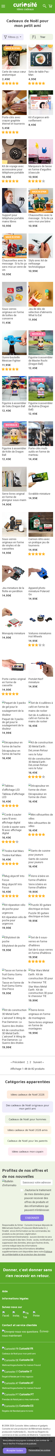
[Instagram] (16, 1314)
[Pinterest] (36, 1314)
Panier (50, 6)
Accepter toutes (14, 1450)
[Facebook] (5, 1314)
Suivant (38, 1062)
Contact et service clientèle (19, 1325)
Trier (42, 37)
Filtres (13, 37)
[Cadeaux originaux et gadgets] (25, 4)
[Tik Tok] (26, 1315)
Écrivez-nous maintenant (25, 1333)
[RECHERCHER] (44, 6)
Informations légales (15, 1298)
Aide (5, 1291)
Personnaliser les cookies (39, 1450)
